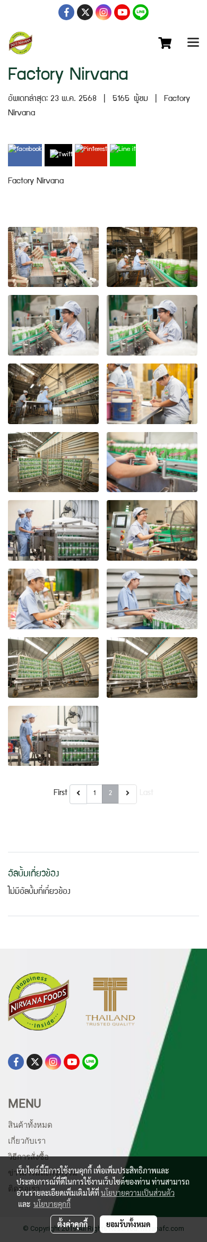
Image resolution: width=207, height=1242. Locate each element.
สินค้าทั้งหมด (30, 1125)
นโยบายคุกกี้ (52, 1204)
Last (146, 793)
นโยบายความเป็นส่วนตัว (138, 1192)
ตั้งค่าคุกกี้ (72, 1224)
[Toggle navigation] (193, 43)
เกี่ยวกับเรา (27, 1141)
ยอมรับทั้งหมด (128, 1224)
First (60, 793)
